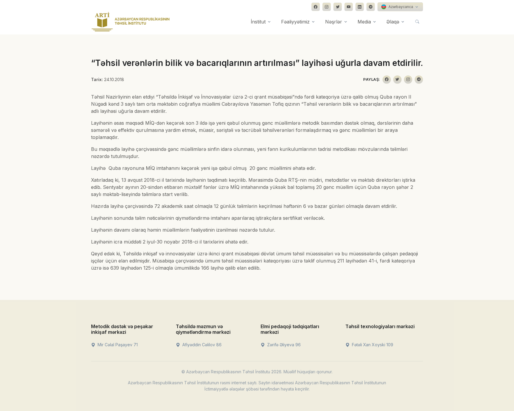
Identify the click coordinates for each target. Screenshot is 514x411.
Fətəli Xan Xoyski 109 (372, 344)
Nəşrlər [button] (333, 22)
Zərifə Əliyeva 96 (283, 344)
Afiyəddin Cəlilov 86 (201, 344)
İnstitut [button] (258, 22)
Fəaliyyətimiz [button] (295, 22)
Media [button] (364, 22)
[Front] (130, 21)
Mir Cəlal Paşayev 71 (117, 344)
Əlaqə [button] (392, 22)
